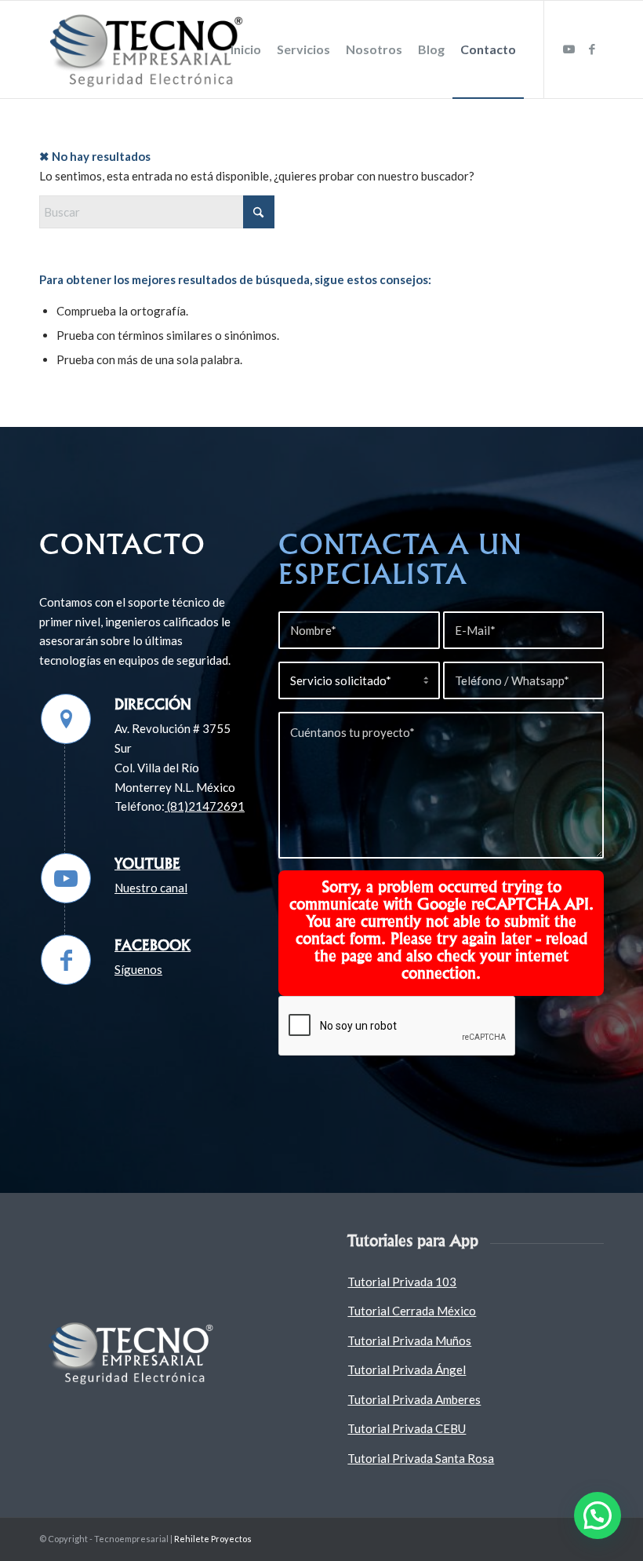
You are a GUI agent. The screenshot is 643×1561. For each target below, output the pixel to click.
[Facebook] (66, 960)
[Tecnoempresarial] (149, 49)
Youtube (147, 863)
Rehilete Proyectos (213, 1539)
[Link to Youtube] (568, 48)
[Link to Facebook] (592, 48)
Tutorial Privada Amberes (414, 1399)
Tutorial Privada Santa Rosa (420, 1458)
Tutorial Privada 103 (401, 1282)
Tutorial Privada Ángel (406, 1369)
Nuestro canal (150, 888)
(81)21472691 (205, 806)
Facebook (152, 945)
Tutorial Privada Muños (409, 1340)
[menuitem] (246, 49)
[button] (597, 1515)
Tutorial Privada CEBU (406, 1428)
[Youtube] (66, 878)
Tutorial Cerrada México (411, 1311)
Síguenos (138, 969)
